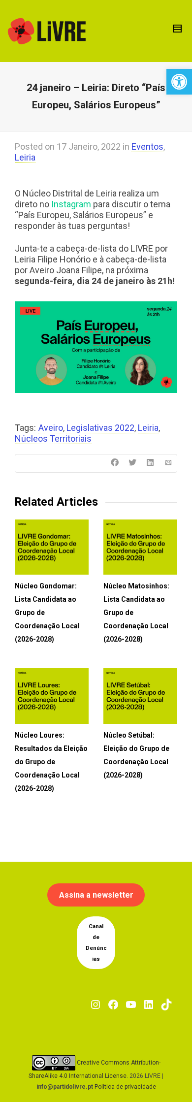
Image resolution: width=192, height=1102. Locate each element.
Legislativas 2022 (100, 427)
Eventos (147, 146)
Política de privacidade (125, 1086)
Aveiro (50, 427)
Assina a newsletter (96, 895)
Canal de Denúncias (96, 942)
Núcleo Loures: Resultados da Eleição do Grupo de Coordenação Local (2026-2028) (51, 761)
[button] (179, 82)
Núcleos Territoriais (53, 438)
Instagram (71, 204)
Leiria (25, 157)
